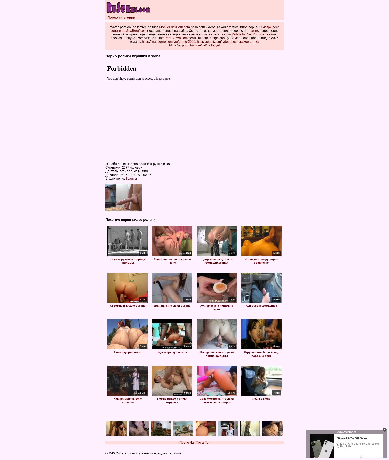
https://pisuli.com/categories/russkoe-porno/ (228, 41)
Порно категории (121, 17)
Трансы (131, 178)
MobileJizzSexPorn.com (249, 34)
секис (254, 30)
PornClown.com (176, 38)
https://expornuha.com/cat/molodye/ (194, 45)
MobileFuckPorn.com (174, 27)
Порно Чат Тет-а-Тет (194, 442)
